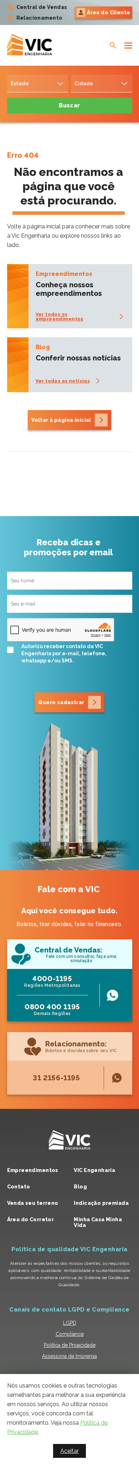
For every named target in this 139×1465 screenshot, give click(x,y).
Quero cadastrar (61, 702)
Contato (18, 1186)
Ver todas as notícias (63, 381)
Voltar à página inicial (61, 420)
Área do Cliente (108, 12)
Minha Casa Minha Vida (98, 1222)
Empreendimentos (32, 1170)
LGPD (69, 1323)
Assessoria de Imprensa (69, 1356)
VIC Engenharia (94, 1170)
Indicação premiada (101, 1203)
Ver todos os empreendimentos (59, 316)
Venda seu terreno (32, 1203)
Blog (80, 1186)
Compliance (70, 1334)
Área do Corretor (30, 1219)
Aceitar (69, 1451)
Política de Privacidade (70, 1345)
